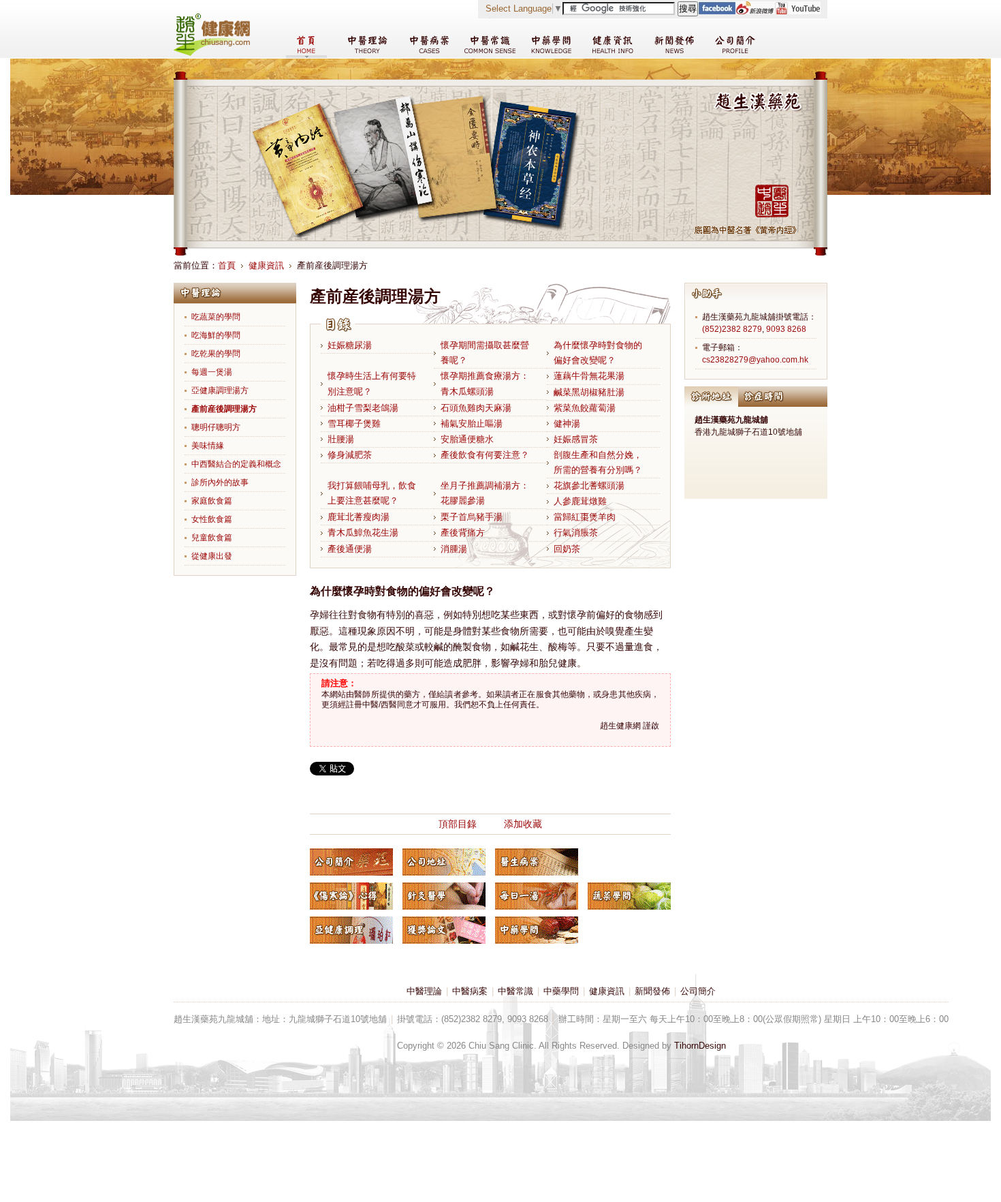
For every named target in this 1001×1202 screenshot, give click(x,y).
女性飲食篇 (211, 519)
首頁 (227, 265)
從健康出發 (211, 556)
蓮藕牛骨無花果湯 (589, 376)
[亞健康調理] (351, 930)
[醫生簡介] (351, 862)
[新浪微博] (754, 11)
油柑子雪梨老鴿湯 (363, 408)
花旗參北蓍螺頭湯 (589, 485)
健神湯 (567, 423)
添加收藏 (523, 823)
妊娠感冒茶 (576, 439)
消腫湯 (454, 549)
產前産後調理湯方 (224, 409)
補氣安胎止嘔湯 (472, 423)
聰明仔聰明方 (215, 427)
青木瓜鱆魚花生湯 (363, 532)
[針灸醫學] (444, 896)
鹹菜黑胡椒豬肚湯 (589, 392)
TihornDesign (700, 1046)
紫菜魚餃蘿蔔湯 (585, 408)
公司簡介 (698, 991)
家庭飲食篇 (211, 501)
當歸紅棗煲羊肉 (585, 517)
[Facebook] (716, 11)
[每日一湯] (536, 896)
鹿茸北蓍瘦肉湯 (359, 517)
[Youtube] (797, 11)
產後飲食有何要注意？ (485, 455)
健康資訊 (266, 265)
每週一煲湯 (211, 372)
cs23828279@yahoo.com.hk (755, 360)
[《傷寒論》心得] (351, 896)
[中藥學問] (536, 930)
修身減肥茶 (350, 455)
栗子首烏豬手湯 (472, 517)
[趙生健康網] (212, 53)
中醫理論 (424, 991)
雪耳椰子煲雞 (354, 423)
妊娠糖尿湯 (350, 345)
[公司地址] (444, 862)
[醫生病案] (536, 862)
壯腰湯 (341, 439)
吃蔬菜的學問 (215, 317)
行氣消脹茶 (576, 532)
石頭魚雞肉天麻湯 (476, 408)
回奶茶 (567, 549)
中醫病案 (470, 991)
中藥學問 (561, 991)
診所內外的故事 (220, 482)
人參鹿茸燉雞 (580, 501)
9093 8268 (786, 329)
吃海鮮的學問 (215, 335)
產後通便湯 (350, 549)
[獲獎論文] (444, 930)
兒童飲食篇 (211, 537)
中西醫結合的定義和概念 (236, 464)
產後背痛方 (463, 532)
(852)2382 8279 (732, 329)
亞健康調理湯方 (220, 390)
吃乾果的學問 (215, 353)
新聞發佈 (652, 991)
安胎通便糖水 (467, 439)
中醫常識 (515, 991)
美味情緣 (207, 445)
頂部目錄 (458, 823)
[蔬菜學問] (629, 896)
